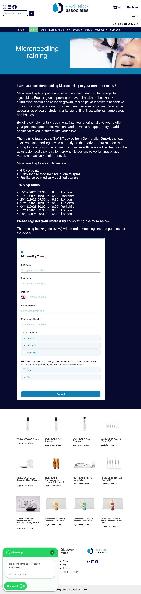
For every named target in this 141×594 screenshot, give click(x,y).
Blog (64, 564)
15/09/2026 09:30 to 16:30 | (46, 192)
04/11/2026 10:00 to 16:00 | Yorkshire (47, 206)
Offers (33, 29)
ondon (67, 192)
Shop (21, 29)
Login (134, 16)
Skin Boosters (74, 29)
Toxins (42, 29)
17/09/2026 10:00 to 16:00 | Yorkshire (47, 195)
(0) (119, 7)
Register (132, 7)
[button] (52, 552)
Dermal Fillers (56, 29)
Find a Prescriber (94, 29)
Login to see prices (24, 443)
